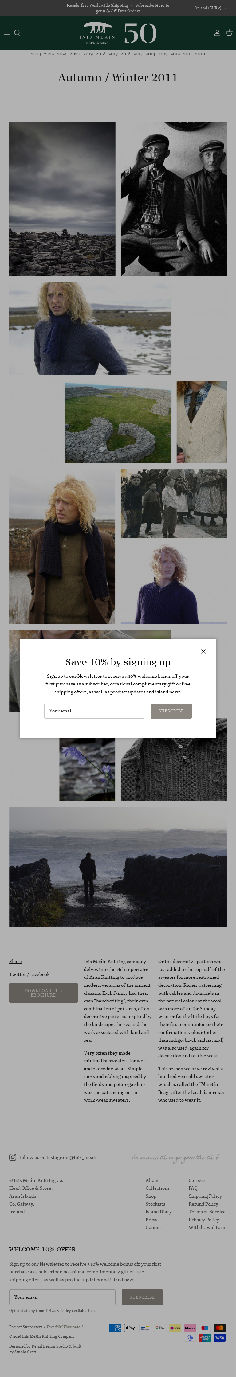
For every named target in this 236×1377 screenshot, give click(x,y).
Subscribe (171, 711)
